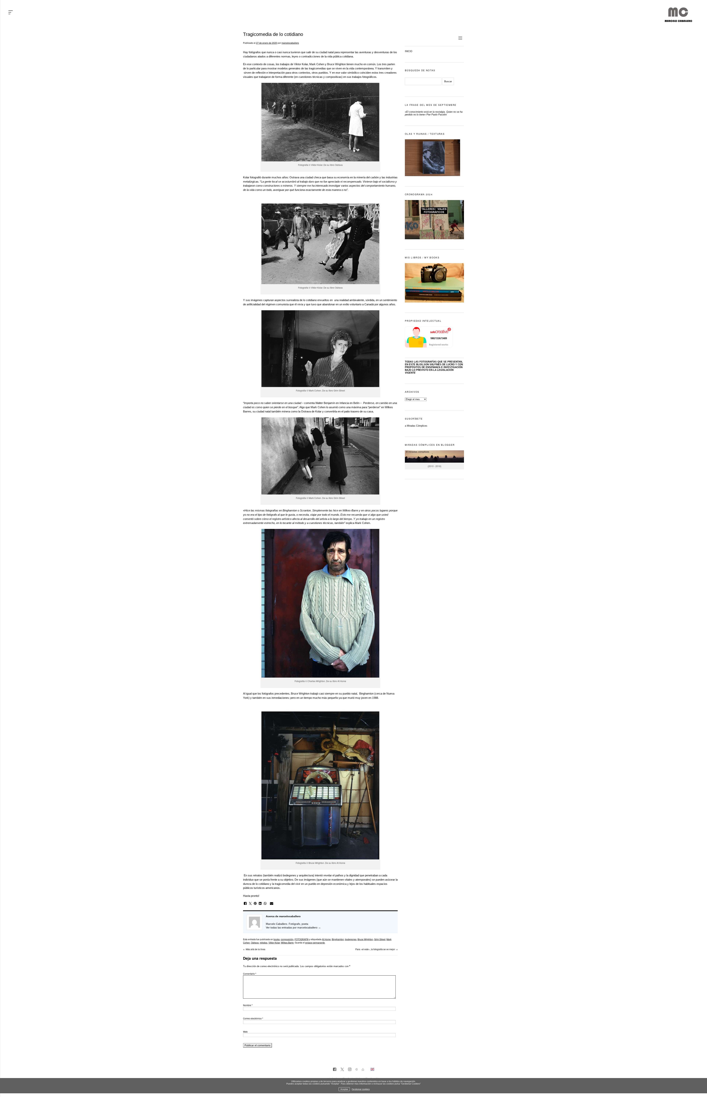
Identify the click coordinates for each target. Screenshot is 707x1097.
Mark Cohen (316, 64)
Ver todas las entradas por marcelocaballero (293, 927)
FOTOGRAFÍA (302, 939)
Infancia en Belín (349, 402)
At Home (341, 681)
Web (245, 1031)
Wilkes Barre (287, 942)
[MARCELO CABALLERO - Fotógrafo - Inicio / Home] (678, 20)
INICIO (408, 51)
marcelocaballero (290, 42)
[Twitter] (342, 1069)
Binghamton (338, 939)
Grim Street (339, 390)
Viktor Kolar (301, 64)
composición (287, 939)
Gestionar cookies (361, 1089)
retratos (263, 942)
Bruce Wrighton (336, 64)
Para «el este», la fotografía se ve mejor (376, 949)
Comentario (249, 973)
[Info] (356, 1070)
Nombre (248, 1005)
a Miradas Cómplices (416, 425)
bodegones (350, 939)
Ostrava (339, 164)
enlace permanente (315, 942)
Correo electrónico (253, 1018)
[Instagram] (350, 1069)
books (277, 939)
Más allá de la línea (254, 949)
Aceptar (344, 1089)
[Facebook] (334, 1069)
